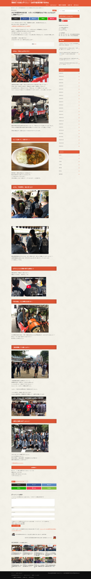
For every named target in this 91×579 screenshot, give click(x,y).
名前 (12, 507)
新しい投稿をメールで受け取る (18, 524)
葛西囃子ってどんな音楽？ (35, 575)
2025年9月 (61, 79)
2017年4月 (61, 136)
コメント (13, 498)
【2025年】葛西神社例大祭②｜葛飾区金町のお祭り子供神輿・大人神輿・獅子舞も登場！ (68, 54)
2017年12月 (61, 130)
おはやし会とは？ (19, 573)
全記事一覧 (25, 577)
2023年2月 (61, 104)
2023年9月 (61, 98)
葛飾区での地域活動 (17, 577)
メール (13, 512)
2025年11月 (61, 76)
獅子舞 (60, 167)
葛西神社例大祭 (19, 481)
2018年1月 (61, 127)
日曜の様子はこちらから (17, 463)
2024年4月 (61, 89)
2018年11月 (61, 120)
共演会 (60, 161)
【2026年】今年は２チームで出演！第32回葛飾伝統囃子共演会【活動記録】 (68, 44)
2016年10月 (61, 143)
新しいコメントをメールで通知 (18, 522)
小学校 (60, 164)
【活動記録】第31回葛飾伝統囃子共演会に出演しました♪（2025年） (68, 63)
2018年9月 (61, 123)
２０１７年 (26, 481)
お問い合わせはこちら (17, 475)
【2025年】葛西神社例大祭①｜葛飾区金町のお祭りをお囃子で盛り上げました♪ (68, 59)
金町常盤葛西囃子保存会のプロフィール (17, 575)
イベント (60, 158)
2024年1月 (61, 95)
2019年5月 (61, 111)
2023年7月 (61, 101)
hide (35, 43)
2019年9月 (61, 108)
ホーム (12, 573)
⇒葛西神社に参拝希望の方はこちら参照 (20, 26)
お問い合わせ (31, 577)
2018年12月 (61, 117)
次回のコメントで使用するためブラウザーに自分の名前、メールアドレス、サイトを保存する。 (31, 521)
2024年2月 (61, 92)
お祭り (14, 481)
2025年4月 (61, 82)
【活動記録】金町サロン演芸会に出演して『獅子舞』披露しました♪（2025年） (68, 49)
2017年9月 (61, 133)
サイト (12, 516)
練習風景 (60, 174)
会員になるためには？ (27, 575)
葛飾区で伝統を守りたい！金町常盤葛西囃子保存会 (30, 3)
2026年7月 (61, 73)
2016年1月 (61, 146)
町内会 (60, 170)
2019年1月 (61, 114)
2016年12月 (61, 139)
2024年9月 (61, 85)
